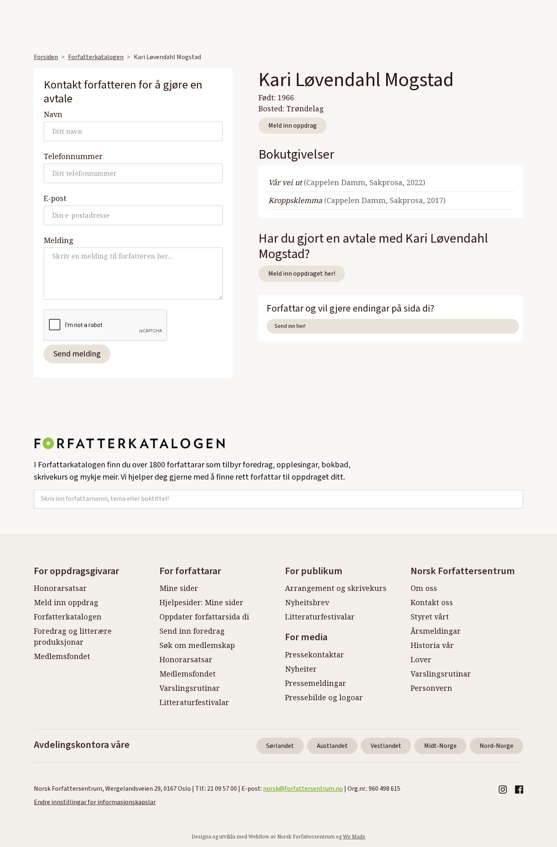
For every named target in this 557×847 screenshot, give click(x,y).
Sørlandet (280, 745)
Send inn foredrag (192, 631)
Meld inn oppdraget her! (301, 273)
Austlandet (332, 745)
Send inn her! (289, 326)
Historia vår (432, 645)
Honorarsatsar (60, 588)
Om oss (424, 588)
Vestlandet (386, 745)
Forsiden (46, 57)
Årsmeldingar (436, 631)
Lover (421, 659)
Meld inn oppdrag (292, 125)
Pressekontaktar (314, 654)
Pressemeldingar (315, 683)
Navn (53, 114)
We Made (354, 836)
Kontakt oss (432, 602)
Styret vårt (430, 616)
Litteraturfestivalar (194, 702)
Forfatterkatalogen (96, 57)
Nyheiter (301, 669)
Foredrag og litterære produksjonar (73, 636)
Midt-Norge (440, 745)
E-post (55, 198)
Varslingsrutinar (189, 688)
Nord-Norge (496, 745)
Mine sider (178, 588)
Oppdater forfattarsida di (204, 616)
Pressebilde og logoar (324, 697)
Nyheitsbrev (307, 602)
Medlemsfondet (62, 656)
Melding (58, 240)
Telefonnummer (73, 156)
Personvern (431, 688)
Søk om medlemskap (197, 645)
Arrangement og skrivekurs (336, 588)
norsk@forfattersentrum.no (303, 788)
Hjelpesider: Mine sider (201, 602)
